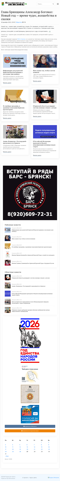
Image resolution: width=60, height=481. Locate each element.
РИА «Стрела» (21, 39)
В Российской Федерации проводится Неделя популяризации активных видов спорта (44, 144)
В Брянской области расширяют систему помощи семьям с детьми (44, 107)
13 (27, 447)
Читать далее (7, 83)
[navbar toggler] (58, 4)
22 (42, 449)
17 (5, 449)
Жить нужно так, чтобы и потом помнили (44, 71)
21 (34, 449)
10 (5, 447)
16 (49, 447)
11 (12, 447)
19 (20, 449)
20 (27, 449)
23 (49, 449)
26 (20, 451)
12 (20, 447)
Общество (19, 22)
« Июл (7, 456)
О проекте (25, 477)
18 (12, 449)
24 (6, 451)
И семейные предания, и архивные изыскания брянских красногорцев (13, 108)
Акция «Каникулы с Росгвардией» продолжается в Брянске (14, 142)
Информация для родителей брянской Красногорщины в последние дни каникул (13, 72)
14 (34, 447)
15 (41, 447)
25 (13, 451)
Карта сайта (33, 477)
